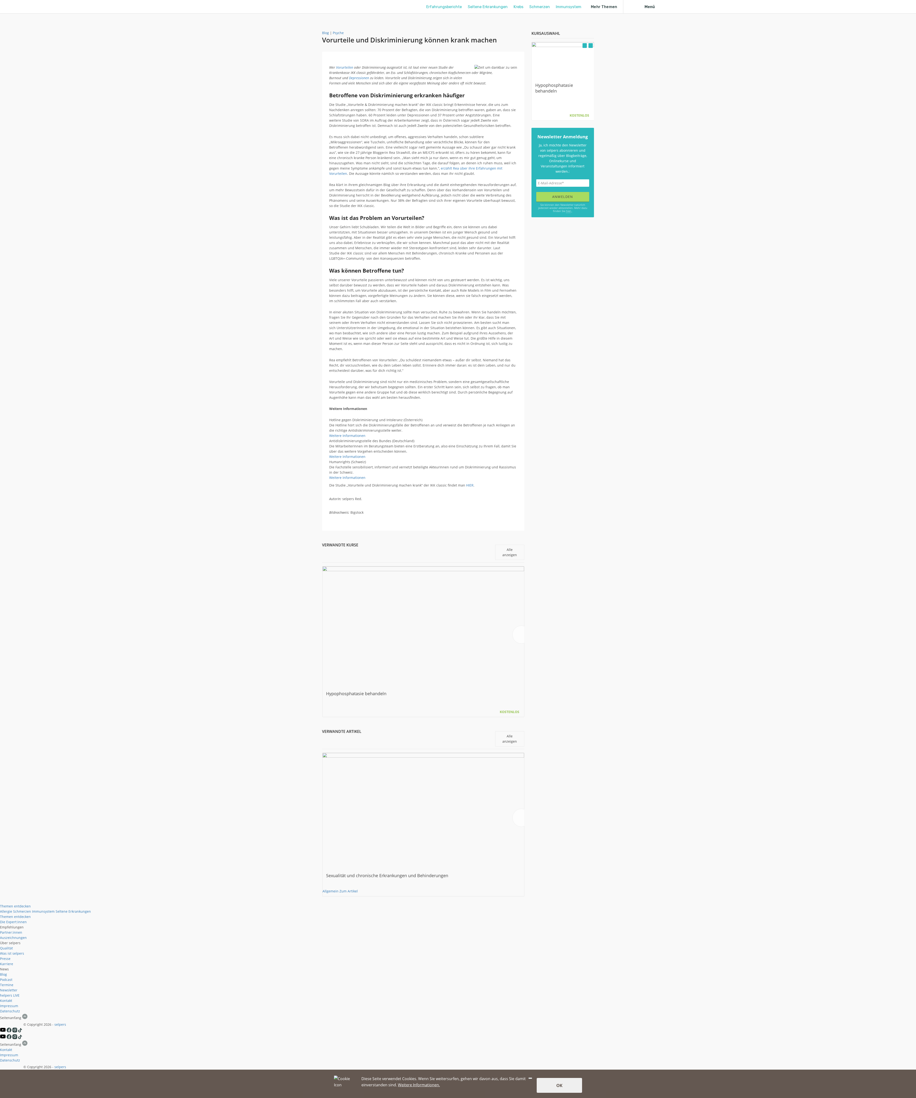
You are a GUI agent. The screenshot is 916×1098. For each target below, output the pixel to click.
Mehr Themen (604, 7)
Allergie (6, 911)
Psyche (338, 33)
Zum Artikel (348, 891)
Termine (6, 985)
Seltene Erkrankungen (488, 7)
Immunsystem (568, 7)
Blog (325, 33)
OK (559, 1085)
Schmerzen (539, 7)
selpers (60, 1024)
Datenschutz (10, 1011)
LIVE (16, 995)
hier (568, 211)
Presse (5, 958)
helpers (6, 995)
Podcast (6, 979)
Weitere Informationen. (419, 1085)
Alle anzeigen (509, 552)
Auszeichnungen (13, 937)
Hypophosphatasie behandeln (356, 693)
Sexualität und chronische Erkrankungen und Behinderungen (387, 875)
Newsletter (8, 990)
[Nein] (530, 1078)
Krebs (518, 7)
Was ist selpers (12, 953)
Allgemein (330, 891)
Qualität (6, 948)
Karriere (6, 964)
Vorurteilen (344, 67)
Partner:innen (11, 932)
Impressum (9, 1006)
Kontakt (6, 1000)
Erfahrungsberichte (444, 7)
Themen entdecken (15, 906)
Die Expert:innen (13, 922)
